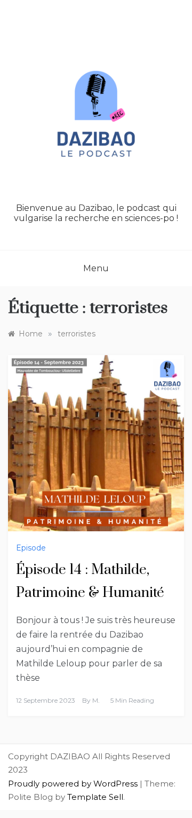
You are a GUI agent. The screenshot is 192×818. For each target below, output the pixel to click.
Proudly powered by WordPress (74, 783)
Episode (31, 548)
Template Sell (95, 797)
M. (96, 700)
